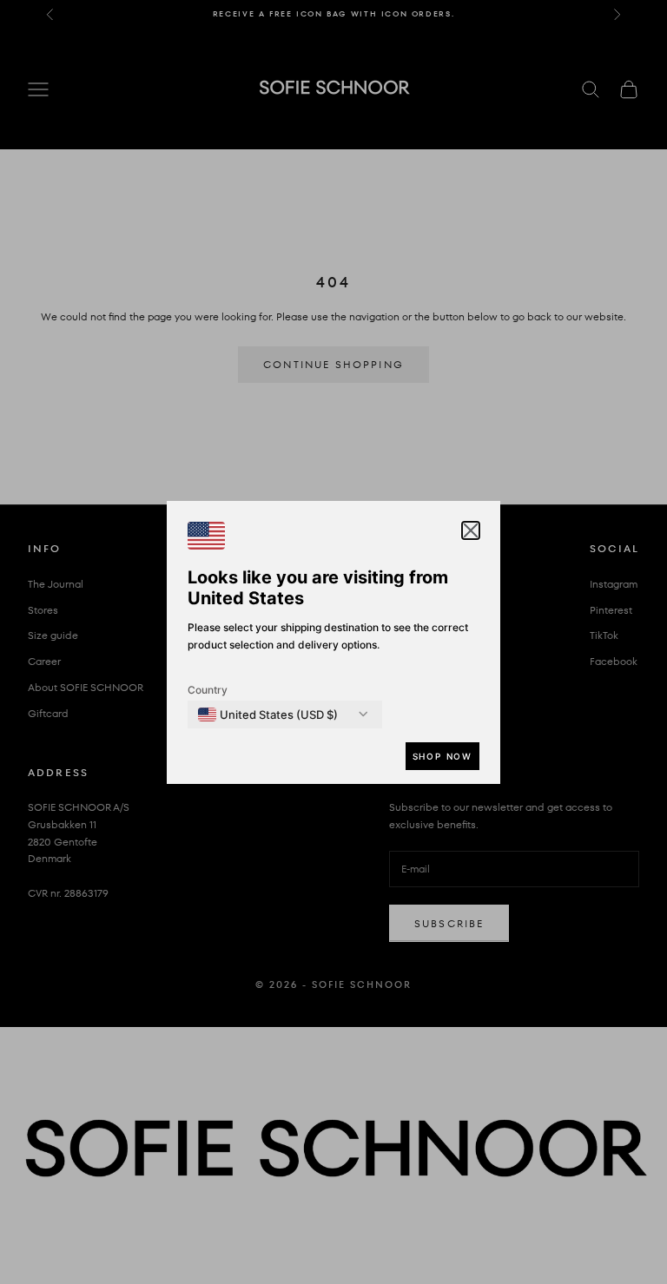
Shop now (442, 756)
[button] (470, 530)
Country (208, 689)
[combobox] (268, 714)
